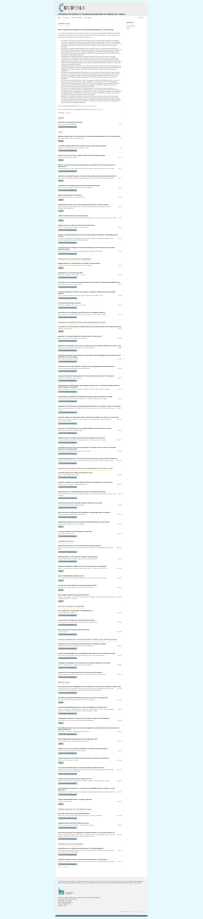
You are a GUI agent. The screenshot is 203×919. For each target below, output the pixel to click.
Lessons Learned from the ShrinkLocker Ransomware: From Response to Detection (83, 758)
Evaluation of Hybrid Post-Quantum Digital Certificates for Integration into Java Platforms (85, 482)
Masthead (88, 17)
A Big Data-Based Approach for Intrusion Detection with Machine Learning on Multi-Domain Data (87, 458)
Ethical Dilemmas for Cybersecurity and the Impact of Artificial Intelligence (80, 848)
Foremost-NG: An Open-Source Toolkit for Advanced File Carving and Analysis (81, 155)
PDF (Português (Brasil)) (68, 127)
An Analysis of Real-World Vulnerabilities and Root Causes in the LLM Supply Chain (83, 697)
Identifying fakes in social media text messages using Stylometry (77, 557)
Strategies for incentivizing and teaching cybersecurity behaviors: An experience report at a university (89, 406)
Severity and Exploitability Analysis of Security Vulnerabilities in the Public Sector (82, 707)
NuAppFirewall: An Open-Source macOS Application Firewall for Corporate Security (83, 204)
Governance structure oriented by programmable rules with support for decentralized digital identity (89, 282)
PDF (61, 141)
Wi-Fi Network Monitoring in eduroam (69, 303)
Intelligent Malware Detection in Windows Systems (73, 823)
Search (141, 17)
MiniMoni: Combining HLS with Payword (70, 195)
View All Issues (63, 867)
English (128, 28)
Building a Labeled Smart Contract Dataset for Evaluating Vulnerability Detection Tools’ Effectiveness (89, 136)
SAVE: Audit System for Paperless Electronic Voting (73, 629)
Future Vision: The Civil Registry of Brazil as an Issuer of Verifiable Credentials (81, 312)
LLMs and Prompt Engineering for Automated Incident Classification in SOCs (81, 767)
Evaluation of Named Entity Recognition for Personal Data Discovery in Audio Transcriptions (86, 376)
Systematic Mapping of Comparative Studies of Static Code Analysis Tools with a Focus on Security (88, 417)
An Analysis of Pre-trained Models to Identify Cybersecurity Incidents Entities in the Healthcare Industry (89, 326)
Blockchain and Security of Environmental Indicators (74, 813)
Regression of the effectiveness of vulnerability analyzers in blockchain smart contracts (85, 428)
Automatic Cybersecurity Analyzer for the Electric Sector (75, 472)
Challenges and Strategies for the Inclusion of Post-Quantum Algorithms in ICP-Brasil (84, 663)
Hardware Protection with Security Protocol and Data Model (76, 225)
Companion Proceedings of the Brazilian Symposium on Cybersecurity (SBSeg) (91, 14)
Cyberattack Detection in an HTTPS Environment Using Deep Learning (79, 545)
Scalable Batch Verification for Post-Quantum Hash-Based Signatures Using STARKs (83, 522)
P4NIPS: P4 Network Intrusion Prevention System (73, 216)
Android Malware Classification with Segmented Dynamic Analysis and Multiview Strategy (85, 396)
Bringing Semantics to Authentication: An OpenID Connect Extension (79, 263)
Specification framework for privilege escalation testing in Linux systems (80, 503)
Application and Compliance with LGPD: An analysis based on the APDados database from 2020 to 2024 (89, 345)
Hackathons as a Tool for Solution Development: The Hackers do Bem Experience (83, 748)
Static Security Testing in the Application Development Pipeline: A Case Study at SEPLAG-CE (86, 832)
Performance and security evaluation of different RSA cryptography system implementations (86, 366)
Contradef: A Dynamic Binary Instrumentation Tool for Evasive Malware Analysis (82, 146)
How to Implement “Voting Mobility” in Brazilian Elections (75, 610)
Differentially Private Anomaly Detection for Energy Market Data (77, 739)
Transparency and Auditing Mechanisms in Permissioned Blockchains (79, 185)
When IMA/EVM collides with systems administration (73, 595)
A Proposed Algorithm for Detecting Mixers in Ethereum (75, 531)
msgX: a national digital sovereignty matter (71, 576)
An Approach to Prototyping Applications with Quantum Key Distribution (80, 672)
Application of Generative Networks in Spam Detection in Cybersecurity (80, 336)
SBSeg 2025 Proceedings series (88, 106)
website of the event (96, 109)
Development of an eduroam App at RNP (70, 273)
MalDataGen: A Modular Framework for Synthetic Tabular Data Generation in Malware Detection (87, 176)
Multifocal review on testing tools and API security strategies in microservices (81, 438)
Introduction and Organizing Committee (70, 122)
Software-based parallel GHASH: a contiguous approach (75, 799)
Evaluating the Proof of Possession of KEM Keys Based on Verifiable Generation (82, 644)
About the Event (76, 17)
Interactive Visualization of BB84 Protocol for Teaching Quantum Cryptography (82, 566)
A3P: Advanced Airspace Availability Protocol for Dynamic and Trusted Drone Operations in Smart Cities (89, 686)
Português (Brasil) (130, 26)
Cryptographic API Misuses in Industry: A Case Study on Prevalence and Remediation (83, 718)
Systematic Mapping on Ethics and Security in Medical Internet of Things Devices (82, 859)
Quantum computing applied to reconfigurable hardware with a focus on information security (86, 653)
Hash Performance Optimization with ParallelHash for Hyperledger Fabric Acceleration (84, 512)
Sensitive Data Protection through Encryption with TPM (75, 778)
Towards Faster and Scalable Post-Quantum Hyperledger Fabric (77, 585)
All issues (66, 17)
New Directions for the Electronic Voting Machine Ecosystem (76, 620)
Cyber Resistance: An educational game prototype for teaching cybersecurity (81, 492)
